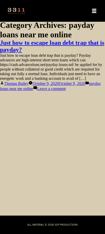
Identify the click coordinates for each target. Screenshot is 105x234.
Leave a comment (51, 88)
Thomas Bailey (16, 83)
